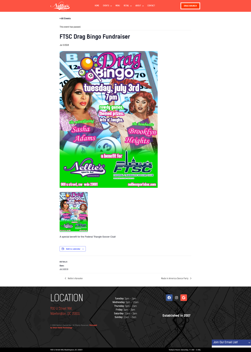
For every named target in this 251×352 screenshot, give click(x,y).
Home (97, 6)
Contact (151, 6)
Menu (118, 6)
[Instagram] (176, 297)
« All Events (65, 18)
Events (106, 6)
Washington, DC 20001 (65, 314)
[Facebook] (169, 297)
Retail (126, 6)
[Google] (183, 297)
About (138, 6)
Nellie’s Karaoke (75, 279)
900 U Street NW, (61, 308)
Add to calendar (73, 249)
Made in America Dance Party (175, 279)
